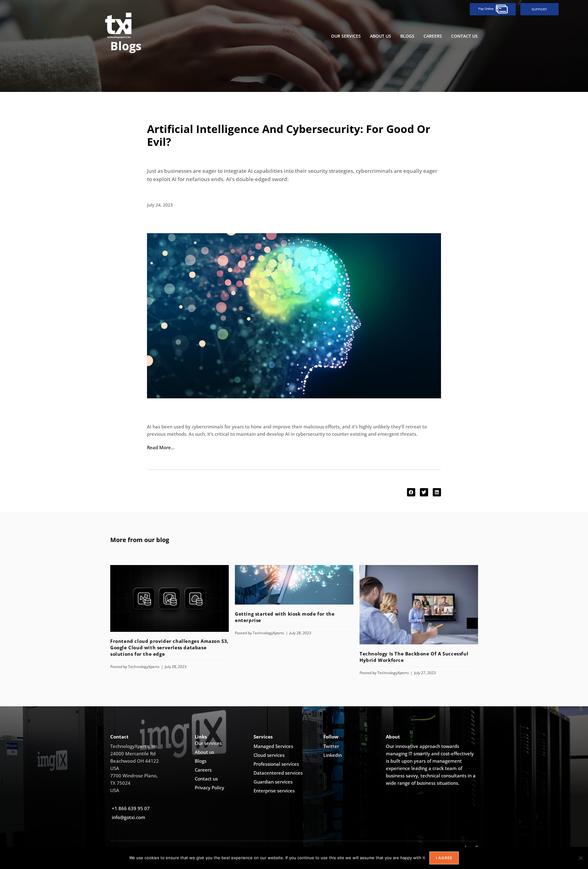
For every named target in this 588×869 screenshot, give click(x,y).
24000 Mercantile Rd (133, 753)
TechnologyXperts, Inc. (134, 746)
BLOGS (407, 36)
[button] (411, 492)
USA (114, 768)
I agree (444, 858)
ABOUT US (380, 36)
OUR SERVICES (346, 36)
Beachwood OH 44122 (134, 761)
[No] (580, 858)
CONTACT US (464, 36)
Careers (433, 36)
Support (539, 9)
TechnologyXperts (144, 666)
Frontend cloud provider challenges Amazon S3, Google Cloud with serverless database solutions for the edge (169, 647)
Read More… (161, 447)
